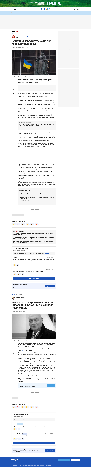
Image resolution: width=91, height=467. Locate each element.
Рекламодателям (75, 460)
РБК (25, 358)
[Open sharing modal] (13, 90)
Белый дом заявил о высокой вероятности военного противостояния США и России (37, 198)
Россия (13, 397)
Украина (14, 215)
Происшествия (19, 294)
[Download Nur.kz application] (45, 3)
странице (23, 350)
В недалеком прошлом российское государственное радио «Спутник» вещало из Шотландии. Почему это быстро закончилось (33, 242)
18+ (17, 397)
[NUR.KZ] (45, 9)
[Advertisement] (45, 22)
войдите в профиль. (49, 253)
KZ (71, 9)
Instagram (51, 285)
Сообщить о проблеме (64, 460)
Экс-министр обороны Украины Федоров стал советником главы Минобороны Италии (36, 124)
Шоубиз (13, 294)
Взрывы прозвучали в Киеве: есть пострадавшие (32, 193)
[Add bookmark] (13, 94)
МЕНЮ (15, 9)
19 (32, 407)
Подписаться (51, 385)
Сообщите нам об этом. (36, 209)
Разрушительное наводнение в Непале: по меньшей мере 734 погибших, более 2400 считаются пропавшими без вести (33, 234)
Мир (12, 33)
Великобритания (20, 215)
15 (23, 224)
